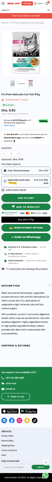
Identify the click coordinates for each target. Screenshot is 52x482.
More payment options (28, 227)
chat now (11, 383)
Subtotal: (6, 159)
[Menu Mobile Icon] (3, 3)
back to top (17, 396)
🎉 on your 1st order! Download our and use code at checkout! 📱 (25, 137)
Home (4, 22)
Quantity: (6, 148)
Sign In (40, 3)
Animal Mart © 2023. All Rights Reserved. (26, 477)
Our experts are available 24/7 (18, 372)
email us (10, 389)
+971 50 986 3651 (14, 378)
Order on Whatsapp (27, 237)
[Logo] (14, 3)
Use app (27, 3)
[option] (26, 53)
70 (7, 269)
